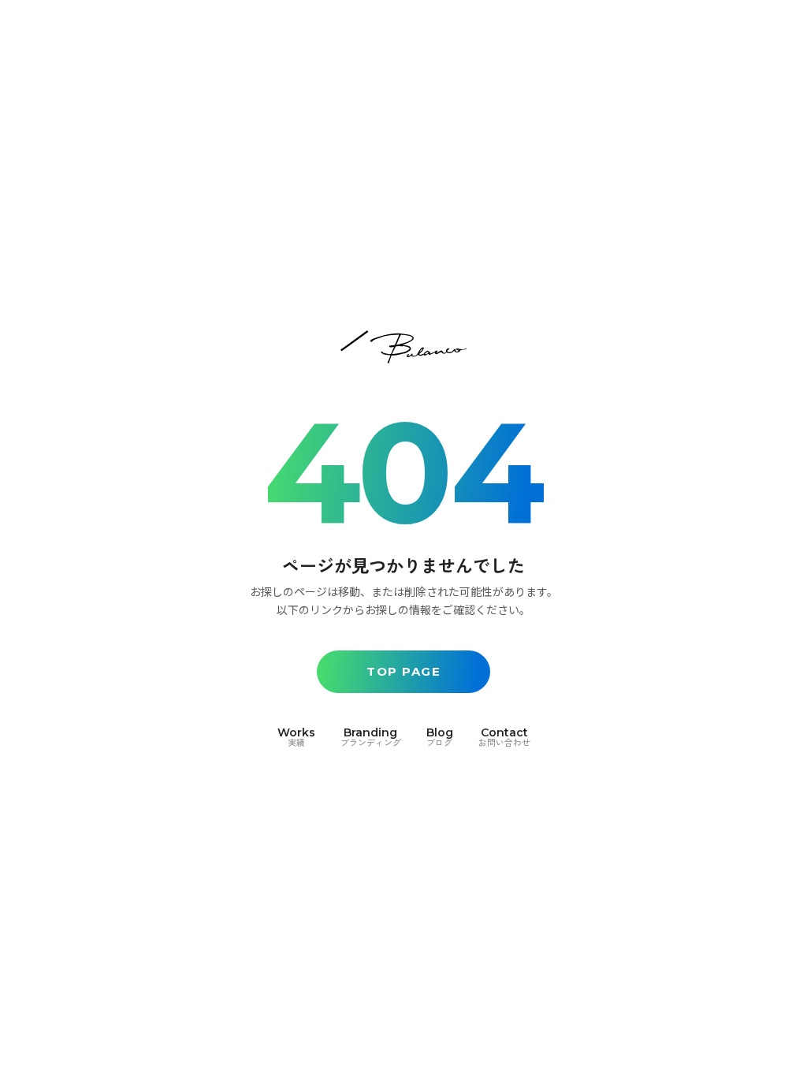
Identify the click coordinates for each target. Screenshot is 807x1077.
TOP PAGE (403, 671)
